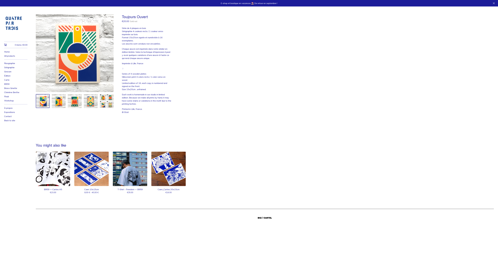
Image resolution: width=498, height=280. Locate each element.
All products (9, 56)
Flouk (6, 96)
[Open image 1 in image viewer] (75, 53)
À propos (8, 108)
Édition (7, 75)
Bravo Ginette (10, 88)
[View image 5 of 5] (107, 101)
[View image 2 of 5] (59, 101)
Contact (8, 116)
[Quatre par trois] (15, 26)
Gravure (7, 71)
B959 (6, 84)
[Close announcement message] (494, 3)
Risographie (9, 63)
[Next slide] (110, 53)
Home (7, 51)
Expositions (9, 112)
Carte (6, 80)
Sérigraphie (9, 67)
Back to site (9, 120)
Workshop (9, 100)
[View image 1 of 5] (43, 101)
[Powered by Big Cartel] (265, 218)
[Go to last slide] (39, 53)
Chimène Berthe (11, 92)
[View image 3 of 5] (75, 101)
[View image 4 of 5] (91, 101)
